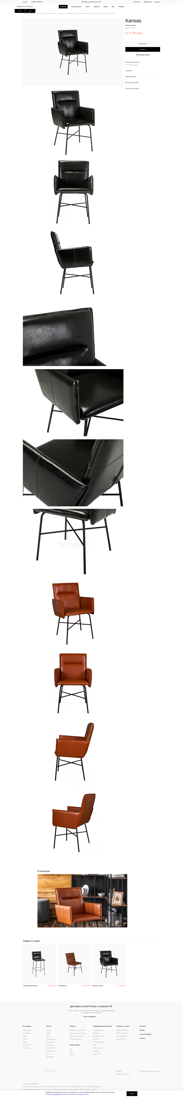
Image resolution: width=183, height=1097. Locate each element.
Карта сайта (26, 1045)
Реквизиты (96, 1051)
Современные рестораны (78, 1030)
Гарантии (96, 1039)
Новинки (121, 6)
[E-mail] (146, 7)
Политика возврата (99, 1042)
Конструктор (143, 43)
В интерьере (43, 871)
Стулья (48, 1033)
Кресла (48, 1036)
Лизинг (95, 1045)
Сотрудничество (98, 1030)
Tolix (71, 1052)
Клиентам (137, 2)
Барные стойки (51, 1048)
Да (30, 11)
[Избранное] (154, 7)
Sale (112, 6)
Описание (128, 70)
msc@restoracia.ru (122, 1033)
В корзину (143, 49)
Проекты (97, 6)
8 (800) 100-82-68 (37, 2)
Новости (25, 1039)
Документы (96, 1033)
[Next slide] (145, 871)
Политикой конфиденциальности (56, 1094)
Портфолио (26, 1033)
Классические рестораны (77, 1033)
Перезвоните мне (121, 1036)
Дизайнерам (148, 2)
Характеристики (130, 76)
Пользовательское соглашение (149, 1071)
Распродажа (50, 1057)
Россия (25, 2)
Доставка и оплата (98, 1036)
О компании (26, 1048)
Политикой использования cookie (78, 1094)
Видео (25, 1042)
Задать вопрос (120, 1039)
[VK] (52, 1070)
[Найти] (150, 7)
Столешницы (50, 1042)
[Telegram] (45, 1070)
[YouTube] (48, 1070)
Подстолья (49, 1045)
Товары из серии (31, 941)
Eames (72, 1055)
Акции (105, 6)
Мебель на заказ (98, 1048)
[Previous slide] (140, 871)
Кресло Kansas (97, 985)
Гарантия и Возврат (132, 88)
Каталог (48, 1030)
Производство (76, 6)
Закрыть (131, 1093)
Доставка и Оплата (131, 82)
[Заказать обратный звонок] (142, 7)
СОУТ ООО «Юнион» (123, 1074)
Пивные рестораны (76, 1039)
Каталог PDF (97, 1054)
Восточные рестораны (76, 1036)
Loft (71, 1049)
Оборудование (50, 1051)
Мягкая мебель (51, 1039)
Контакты (157, 2)
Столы (48, 1054)
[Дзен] (55, 1070)
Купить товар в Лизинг (143, 54)
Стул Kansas (62, 985)
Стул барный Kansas (30, 985)
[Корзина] (158, 7)
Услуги (87, 6)
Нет (20, 11)
